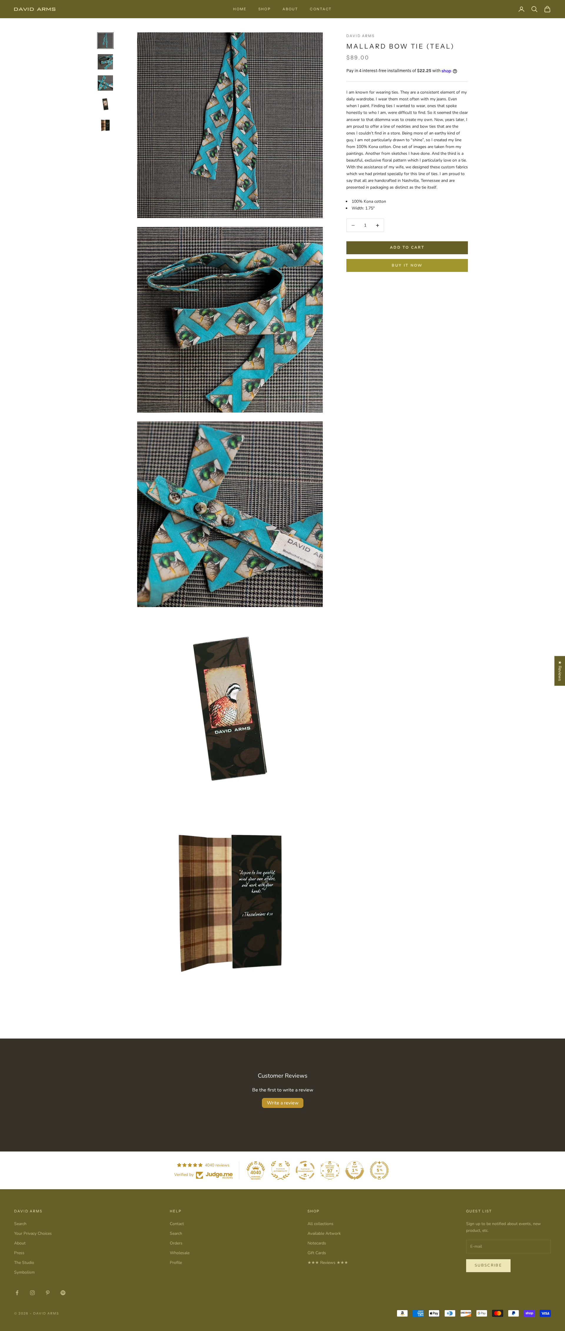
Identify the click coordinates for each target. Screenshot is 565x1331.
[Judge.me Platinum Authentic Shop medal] (280, 1170)
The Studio (24, 1262)
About (290, 9)
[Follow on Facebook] (17, 1293)
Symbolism (24, 1272)
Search (20, 1224)
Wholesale (180, 1253)
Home (240, 9)
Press (19, 1253)
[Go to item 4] (105, 104)
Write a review (282, 1103)
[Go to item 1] (105, 40)
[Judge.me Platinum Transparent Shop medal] (305, 1170)
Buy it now (407, 265)
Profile (176, 1262)
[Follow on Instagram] (32, 1293)
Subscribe (488, 1265)
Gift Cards (317, 1253)
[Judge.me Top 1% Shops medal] (354, 1170)
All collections (320, 1224)
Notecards (317, 1243)
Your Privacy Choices (33, 1233)
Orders (176, 1243)
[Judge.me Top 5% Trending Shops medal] (379, 1170)
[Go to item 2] (105, 62)
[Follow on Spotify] (63, 1293)
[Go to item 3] (105, 83)
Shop (264, 9)
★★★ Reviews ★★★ (328, 1262)
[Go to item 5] (105, 125)
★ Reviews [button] (560, 671)
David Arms (360, 36)
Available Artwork (324, 1233)
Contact (321, 9)
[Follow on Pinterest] (48, 1293)
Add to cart (407, 247)
